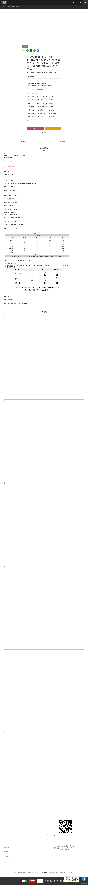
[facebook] (31, 50)
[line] (27, 50)
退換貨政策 (23, 872)
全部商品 (4, 7)
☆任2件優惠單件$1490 (13, 7)
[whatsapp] (34, 50)
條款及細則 (31, 872)
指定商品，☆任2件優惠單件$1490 (37, 83)
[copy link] (38, 50)
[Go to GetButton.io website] (84, 883)
